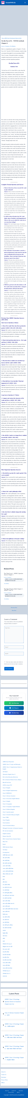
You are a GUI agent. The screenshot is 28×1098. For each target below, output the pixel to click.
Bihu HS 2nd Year (7, 782)
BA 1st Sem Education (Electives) (10, 777)
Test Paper (5, 849)
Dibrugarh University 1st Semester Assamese (13, 828)
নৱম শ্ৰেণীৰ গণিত (6, 919)
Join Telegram (15, 708)
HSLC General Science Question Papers (12, 839)
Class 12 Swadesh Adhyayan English (11, 814)
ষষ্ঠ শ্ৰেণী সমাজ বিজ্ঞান (7, 954)
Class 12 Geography (7, 804)
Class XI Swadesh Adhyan (9, 825)
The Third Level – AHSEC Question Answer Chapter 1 (13, 574)
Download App (15, 712)
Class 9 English (6, 820)
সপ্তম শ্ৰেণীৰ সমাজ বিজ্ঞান (7, 968)
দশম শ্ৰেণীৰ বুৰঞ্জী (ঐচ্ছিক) (7, 892)
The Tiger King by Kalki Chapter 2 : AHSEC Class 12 (13, 589)
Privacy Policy (4, 1079)
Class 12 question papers (8, 812)
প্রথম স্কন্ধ (5, 935)
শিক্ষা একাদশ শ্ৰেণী (6, 949)
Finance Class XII (7, 836)
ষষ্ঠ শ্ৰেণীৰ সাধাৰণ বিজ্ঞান (7, 960)
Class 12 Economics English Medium (11, 798)
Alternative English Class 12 (9, 774)
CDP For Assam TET (7, 785)
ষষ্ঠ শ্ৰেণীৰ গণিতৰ (6, 957)
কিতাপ (4, 876)
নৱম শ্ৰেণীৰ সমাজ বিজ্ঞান (7, 927)
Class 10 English (6, 787)
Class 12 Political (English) (9, 809)
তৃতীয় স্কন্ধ (5, 882)
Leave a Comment (5, 46)
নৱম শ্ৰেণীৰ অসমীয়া (6, 917)
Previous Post (14, 607)
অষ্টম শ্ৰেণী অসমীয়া (6, 857)
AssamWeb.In (11, 2)
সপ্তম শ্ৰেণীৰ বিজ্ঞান (6, 965)
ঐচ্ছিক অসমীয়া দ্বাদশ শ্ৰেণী (8, 874)
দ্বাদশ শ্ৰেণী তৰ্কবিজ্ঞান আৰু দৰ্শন (8, 903)
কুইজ (4, 879)
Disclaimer (3, 1077)
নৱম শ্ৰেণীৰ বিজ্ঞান (6, 922)
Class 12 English (6, 801)
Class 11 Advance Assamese (9, 795)
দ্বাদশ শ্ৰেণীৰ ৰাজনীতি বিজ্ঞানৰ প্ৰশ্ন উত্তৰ (10, 908)
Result (4, 844)
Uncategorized (6, 852)
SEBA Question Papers (8, 847)
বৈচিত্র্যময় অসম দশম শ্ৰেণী (7, 946)
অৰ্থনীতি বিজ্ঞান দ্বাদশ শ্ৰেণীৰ (8, 855)
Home (3, 38)
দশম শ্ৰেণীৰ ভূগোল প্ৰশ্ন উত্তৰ (8, 895)
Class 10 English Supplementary (10, 790)
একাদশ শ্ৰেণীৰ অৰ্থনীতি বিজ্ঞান (8, 868)
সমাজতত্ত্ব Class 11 (6, 970)
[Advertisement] (14, 21)
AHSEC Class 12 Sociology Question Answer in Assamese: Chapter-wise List (13, 1002)
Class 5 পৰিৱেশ (6, 817)
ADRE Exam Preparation (8, 761)
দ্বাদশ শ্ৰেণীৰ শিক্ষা (6, 911)
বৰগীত (4, 938)
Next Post (14, 610)
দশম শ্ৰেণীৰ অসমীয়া (6, 884)
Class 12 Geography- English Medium (11, 806)
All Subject (5, 771)
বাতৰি (4, 941)
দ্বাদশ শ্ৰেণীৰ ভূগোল (6, 906)
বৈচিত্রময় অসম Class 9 (7, 943)
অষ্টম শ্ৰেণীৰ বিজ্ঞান (6, 860)
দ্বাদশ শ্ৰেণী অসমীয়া (6, 900)
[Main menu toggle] (25, 2)
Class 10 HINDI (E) (7, 793)
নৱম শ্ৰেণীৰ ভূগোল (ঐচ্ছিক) (8, 925)
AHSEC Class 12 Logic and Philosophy (11, 764)
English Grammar (7, 833)
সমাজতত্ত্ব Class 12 (6, 973)
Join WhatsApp (15, 703)
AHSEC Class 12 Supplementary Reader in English (13, 38)
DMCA (3, 1082)
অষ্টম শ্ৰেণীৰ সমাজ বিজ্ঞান (7, 863)
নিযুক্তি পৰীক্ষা (5, 933)
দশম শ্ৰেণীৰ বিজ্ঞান (6, 890)
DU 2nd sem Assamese (8, 830)
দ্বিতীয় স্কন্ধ (5, 914)
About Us (3, 1071)
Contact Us (3, 1074)
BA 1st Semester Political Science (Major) (12, 779)
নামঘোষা (4, 930)
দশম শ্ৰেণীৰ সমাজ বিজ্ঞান (7, 898)
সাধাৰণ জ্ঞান (5, 976)
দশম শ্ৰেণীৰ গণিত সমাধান (7, 887)
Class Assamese (6, 822)
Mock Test (5, 841)
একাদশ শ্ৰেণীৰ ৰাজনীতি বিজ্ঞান (8, 871)
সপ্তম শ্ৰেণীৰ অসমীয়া (7, 962)
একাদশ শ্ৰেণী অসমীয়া (6, 865)
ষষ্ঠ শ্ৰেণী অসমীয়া (6, 951)
